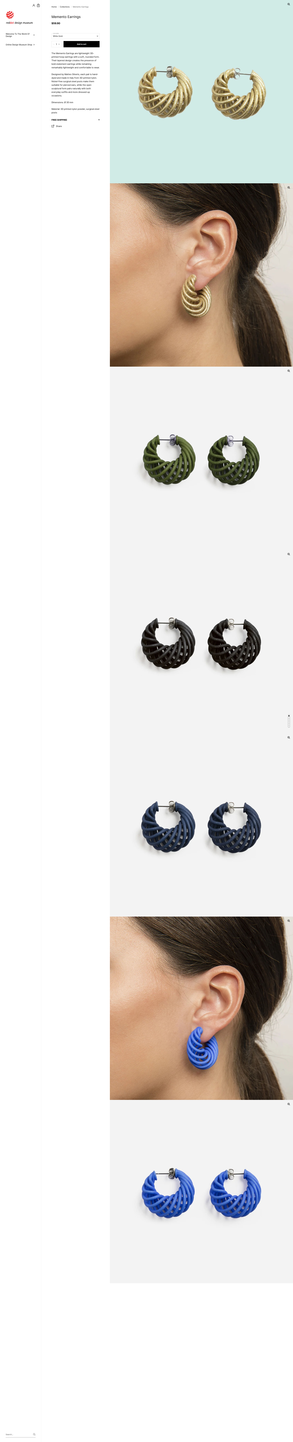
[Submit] (34, 1434)
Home (54, 7)
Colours (56, 33)
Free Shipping (59, 120)
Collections (65, 7)
